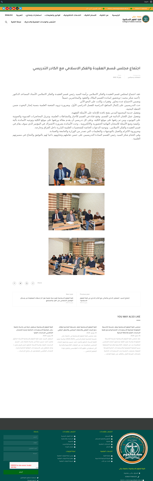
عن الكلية (104, 15)
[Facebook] (32, 283)
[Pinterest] (7, 8)
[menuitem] (151, 2)
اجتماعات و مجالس (134, 77)
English (9, 15)
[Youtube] (13, 8)
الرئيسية (116, 15)
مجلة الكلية (16, 22)
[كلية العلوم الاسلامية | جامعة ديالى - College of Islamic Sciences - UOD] (136, 19)
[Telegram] (3, 8)
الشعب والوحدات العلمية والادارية (40, 22)
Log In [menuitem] (146, 2)
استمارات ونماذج (34, 15)
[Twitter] (20, 8)
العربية (19, 15)
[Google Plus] (26, 283)
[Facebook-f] (10, 8)
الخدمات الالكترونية (72, 15)
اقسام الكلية (90, 15)
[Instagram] (17, 8)
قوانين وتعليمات (52, 15)
